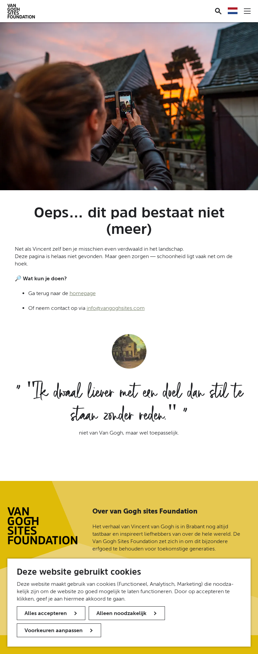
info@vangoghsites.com (116, 308)
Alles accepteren (46, 613)
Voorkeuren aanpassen (54, 630)
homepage (83, 293)
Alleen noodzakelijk (121, 613)
